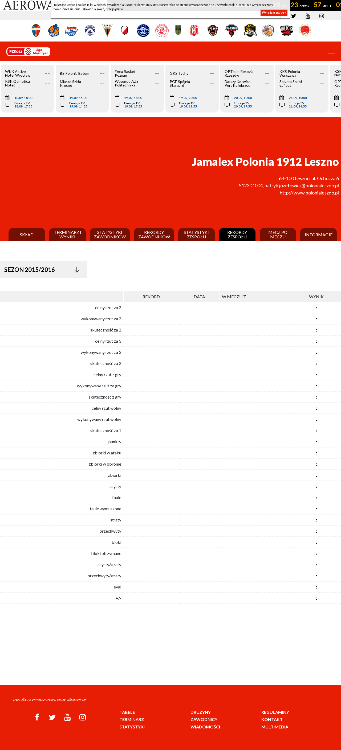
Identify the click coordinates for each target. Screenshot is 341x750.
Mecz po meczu (277, 234)
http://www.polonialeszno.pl (309, 193)
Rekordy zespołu (237, 234)
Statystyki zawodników (110, 234)
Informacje (318, 234)
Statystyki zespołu (196, 234)
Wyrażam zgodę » (274, 12)
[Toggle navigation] (331, 51)
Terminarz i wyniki (67, 234)
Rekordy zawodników (154, 234)
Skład (27, 234)
